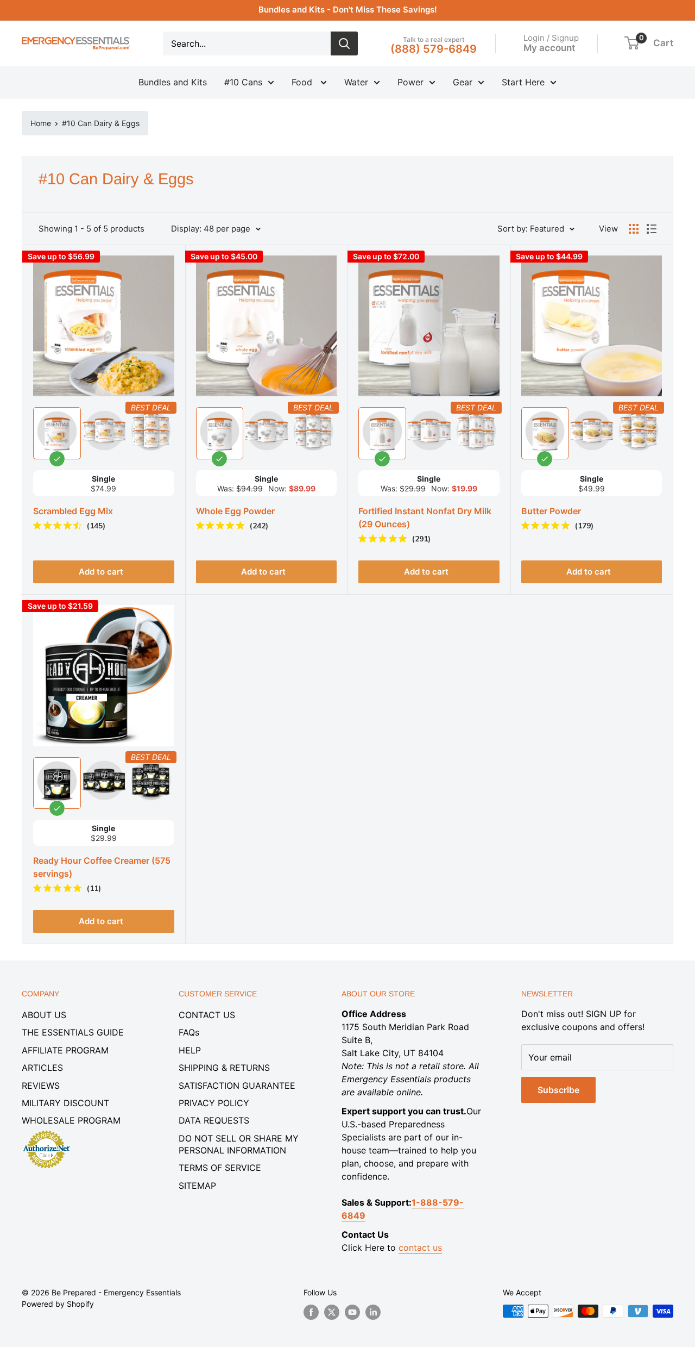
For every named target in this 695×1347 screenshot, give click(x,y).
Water (356, 82)
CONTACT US (207, 1014)
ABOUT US (44, 1014)
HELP (190, 1050)
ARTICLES (42, 1067)
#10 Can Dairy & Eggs (101, 123)
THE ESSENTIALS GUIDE (73, 1032)
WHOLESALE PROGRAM (71, 1120)
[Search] (344, 43)
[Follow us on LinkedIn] (373, 1312)
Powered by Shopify (58, 1303)
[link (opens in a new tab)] (46, 1132)
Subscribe (558, 1089)
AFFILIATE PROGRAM (65, 1050)
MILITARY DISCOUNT (65, 1102)
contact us (420, 1247)
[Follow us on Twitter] (331, 1312)
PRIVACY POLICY (214, 1102)
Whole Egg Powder (235, 511)
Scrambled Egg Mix (73, 511)
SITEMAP (197, 1185)
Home (40, 123)
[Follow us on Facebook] (311, 1312)
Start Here (523, 82)
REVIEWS (41, 1085)
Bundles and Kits (172, 82)
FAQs (189, 1032)
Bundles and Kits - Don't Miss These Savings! (347, 9)
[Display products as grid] (634, 229)
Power (410, 82)
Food (303, 82)
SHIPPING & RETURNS (224, 1067)
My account (549, 47)
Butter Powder (551, 511)
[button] (631, 42)
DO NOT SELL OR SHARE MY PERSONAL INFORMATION (239, 1144)
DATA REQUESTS (214, 1120)
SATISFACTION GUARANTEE (237, 1085)
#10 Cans (243, 82)
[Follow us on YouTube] (352, 1312)
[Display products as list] (651, 229)
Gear (462, 82)
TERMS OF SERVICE (220, 1167)
